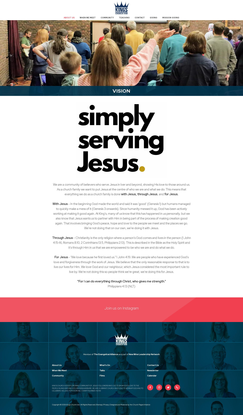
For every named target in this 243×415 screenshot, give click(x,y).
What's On (105, 365)
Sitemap (99, 405)
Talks (102, 370)
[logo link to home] (121, 7)
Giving (153, 18)
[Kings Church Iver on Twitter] (168, 387)
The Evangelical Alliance (106, 354)
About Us (69, 18)
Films (102, 375)
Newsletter (153, 370)
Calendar (152, 375)
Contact (140, 18)
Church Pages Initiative (141, 405)
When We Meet (88, 18)
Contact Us (153, 365)
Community (107, 18)
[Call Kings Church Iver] (177, 387)
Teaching (124, 18)
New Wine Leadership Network (144, 354)
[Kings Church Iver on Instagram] (159, 387)
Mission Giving (170, 18)
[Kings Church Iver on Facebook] (150, 387)
